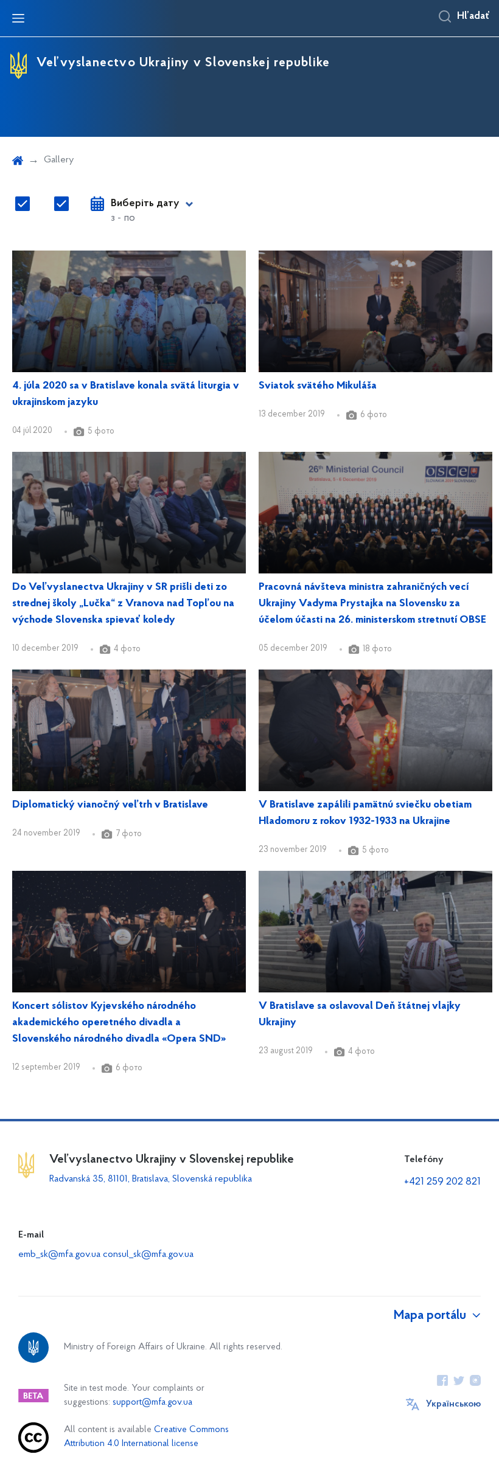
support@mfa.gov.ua (152, 1402)
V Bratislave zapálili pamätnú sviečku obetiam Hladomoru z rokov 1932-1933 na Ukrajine (365, 813)
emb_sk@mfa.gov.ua (59, 1254)
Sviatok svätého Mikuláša (318, 386)
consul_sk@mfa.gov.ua (148, 1254)
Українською (453, 1404)
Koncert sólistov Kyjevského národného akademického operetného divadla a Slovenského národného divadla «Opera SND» (119, 1023)
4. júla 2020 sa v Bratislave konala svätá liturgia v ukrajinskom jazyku (125, 394)
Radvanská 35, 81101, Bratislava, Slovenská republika (150, 1179)
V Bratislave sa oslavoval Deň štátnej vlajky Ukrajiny (360, 1014)
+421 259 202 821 (442, 1182)
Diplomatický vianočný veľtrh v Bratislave (110, 805)
